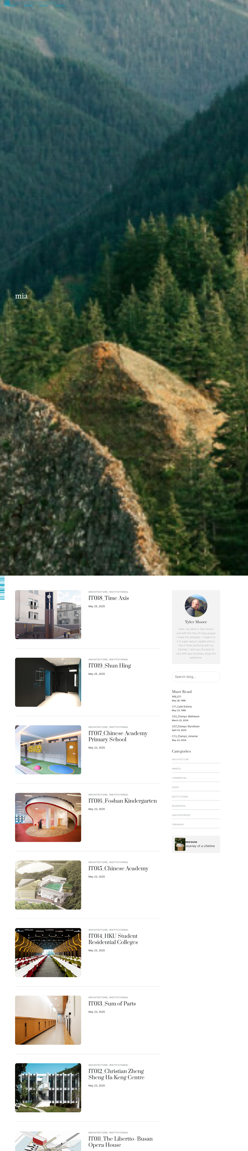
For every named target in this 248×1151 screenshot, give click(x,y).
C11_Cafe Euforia (182, 706)
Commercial (179, 778)
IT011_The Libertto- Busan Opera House (120, 1142)
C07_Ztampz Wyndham (186, 726)
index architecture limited (34, 2)
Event (175, 787)
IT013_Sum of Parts (112, 1004)
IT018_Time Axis (108, 598)
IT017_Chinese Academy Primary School (117, 737)
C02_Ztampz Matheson (186, 716)
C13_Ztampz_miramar (185, 736)
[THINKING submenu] (17, 6)
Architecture (98, 591)
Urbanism (178, 824)
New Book (191, 842)
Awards (176, 768)
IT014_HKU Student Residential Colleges (113, 939)
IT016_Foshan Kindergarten (122, 801)
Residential (179, 806)
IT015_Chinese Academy (118, 869)
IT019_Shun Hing (109, 666)
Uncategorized (181, 815)
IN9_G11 (176, 696)
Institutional (119, 591)
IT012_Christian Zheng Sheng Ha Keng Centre (116, 1075)
